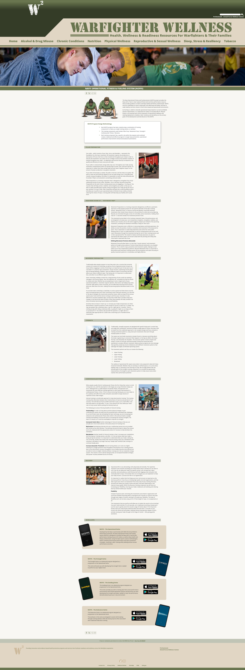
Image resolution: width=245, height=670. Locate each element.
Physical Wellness (117, 41)
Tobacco (230, 41)
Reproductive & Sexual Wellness (157, 41)
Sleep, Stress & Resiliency (202, 41)
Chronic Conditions (70, 41)
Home (13, 41)
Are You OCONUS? (140, 641)
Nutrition (94, 41)
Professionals (217, 17)
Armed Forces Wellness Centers (233, 17)
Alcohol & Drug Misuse (37, 41)
